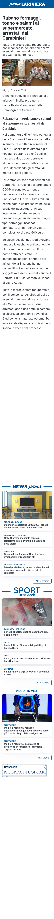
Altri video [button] (43, 757)
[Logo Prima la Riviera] (27, 4)
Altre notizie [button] (42, 580)
